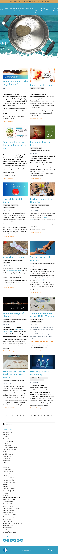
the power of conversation (12, 523)
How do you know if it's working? (40, 373)
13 (44, 415)
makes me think (40, 88)
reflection (6, 495)
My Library (53, 9)
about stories (7, 439)
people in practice (35, 379)
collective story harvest (16, 319)
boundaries (7, 445)
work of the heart (35, 207)
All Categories (7, 432)
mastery (5, 484)
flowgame (6, 458)
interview (6, 467)
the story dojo (8, 525)
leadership (40, 319)
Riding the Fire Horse (41, 85)
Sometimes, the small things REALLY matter (42, 315)
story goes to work (9, 515)
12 (41, 415)
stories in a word (9, 499)
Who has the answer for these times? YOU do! (14, 145)
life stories (6, 473)
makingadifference (9, 482)
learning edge (6, 205)
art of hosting (34, 205)
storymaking (7, 521)
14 (48, 415)
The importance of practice (40, 259)
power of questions (10, 491)
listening (24, 319)
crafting (5, 452)
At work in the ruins (13, 257)
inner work (33, 88)
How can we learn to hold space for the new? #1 (14, 375)
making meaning (9, 480)
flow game (7, 456)
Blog (47, 9)
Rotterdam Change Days (13, 270)
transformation (8, 528)
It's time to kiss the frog (40, 143)
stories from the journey (36, 150)
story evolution (8, 512)
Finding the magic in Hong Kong (41, 200)
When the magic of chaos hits (13, 315)
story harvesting (8, 517)
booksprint (6, 443)
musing (40, 148)
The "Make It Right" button (13, 200)
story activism (6, 262)
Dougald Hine (8, 285)
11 (38, 415)
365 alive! (6, 434)
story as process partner (43, 205)
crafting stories (8, 454)
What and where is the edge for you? (15, 83)
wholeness (7, 530)
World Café (40, 280)
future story (7, 460)
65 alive (5, 437)
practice (40, 263)
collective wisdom (15, 380)
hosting (22, 380)
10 (35, 415)
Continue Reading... (9, 121)
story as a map (46, 150)
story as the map (9, 510)
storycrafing (7, 519)
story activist (7, 504)
